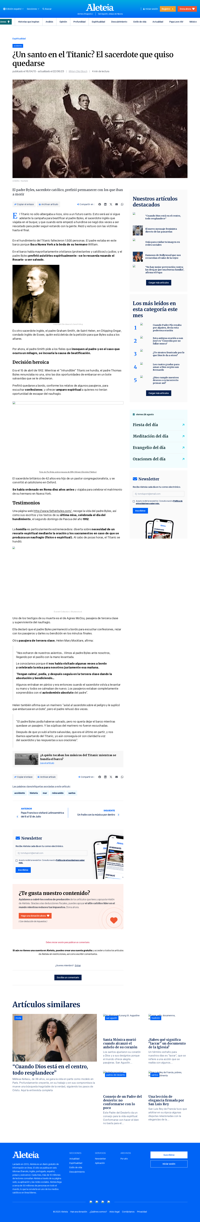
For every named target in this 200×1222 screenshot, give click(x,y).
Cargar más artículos (159, 282)
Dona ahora (185, 8)
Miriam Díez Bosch (78, 71)
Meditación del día (150, 436)
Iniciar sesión (151, 9)
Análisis (49, 21)
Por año (124, 1158)
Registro (166, 8)
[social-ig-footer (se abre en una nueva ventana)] (109, 1202)
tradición (156, 1018)
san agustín (111, 1018)
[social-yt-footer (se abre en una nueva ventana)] (91, 1202)
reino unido (57, 792)
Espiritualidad (98, 21)
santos (71, 792)
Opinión (63, 21)
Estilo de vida (139, 21)
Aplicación (100, 1163)
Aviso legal (114, 1211)
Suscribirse (169, 1154)
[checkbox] (17, 861)
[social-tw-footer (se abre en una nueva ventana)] (103, 1202)
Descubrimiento (119, 21)
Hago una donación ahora (33, 915)
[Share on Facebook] (99, 204)
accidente (19, 792)
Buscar (48, 9)
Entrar (78, 965)
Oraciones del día (149, 459)
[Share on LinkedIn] (105, 204)
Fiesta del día (145, 424)
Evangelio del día (149, 447)
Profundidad (79, 21)
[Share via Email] (116, 204)
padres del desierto (115, 1074)
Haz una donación (78, 1211)
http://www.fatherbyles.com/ (53, 511)
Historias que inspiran (28, 21)
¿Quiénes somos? (98, 1211)
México (193, 21)
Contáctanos (128, 1211)
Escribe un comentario (68, 977)
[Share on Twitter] (111, 204)
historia (34, 792)
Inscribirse (23, 869)
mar (45, 792)
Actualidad (157, 21)
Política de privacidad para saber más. (159, 502)
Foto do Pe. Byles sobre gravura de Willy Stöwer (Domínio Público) (68, 472)
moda (18, 1018)
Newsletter (100, 1158)
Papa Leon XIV (176, 21)
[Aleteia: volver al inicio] (100, 7)
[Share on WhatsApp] (122, 204)
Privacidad (142, 1211)
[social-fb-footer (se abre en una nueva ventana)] (97, 1202)
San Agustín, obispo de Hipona (110, 14)
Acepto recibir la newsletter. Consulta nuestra (52, 861)
